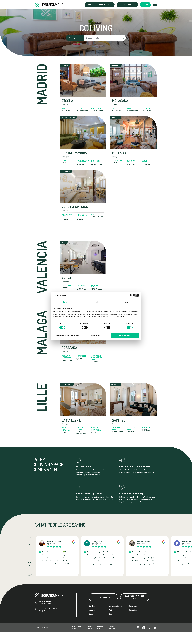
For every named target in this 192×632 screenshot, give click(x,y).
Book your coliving (127, 5)
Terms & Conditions (112, 627)
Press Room (90, 627)
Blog (110, 614)
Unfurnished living (115, 606)
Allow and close (124, 335)
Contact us (133, 610)
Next (29, 565)
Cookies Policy (100, 627)
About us (92, 610)
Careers (91, 614)
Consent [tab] (66, 302)
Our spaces (74, 38)
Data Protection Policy (77, 627)
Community (133, 606)
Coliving (92, 606)
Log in (145, 5)
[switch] (85, 327)
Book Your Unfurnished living (134, 597)
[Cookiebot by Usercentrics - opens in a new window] (130, 295)
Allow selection (96, 335)
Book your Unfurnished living (100, 5)
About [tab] (126, 302)
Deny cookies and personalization (67, 335)
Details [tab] (96, 302)
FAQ (110, 610)
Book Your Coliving (103, 597)
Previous (29, 573)
